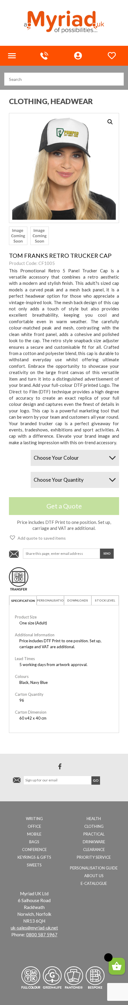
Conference (34, 849)
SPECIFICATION (23, 600)
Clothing (94, 826)
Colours (15, 452)
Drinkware (94, 841)
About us (94, 875)
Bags (34, 841)
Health (94, 818)
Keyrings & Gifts (34, 857)
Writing (34, 818)
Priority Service (94, 857)
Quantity (16, 474)
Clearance (94, 849)
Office (34, 826)
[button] (37, 537)
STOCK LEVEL (105, 600)
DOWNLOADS (77, 600)
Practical (93, 834)
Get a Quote (64, 506)
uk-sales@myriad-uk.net (34, 927)
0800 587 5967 (41, 934)
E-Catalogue (94, 883)
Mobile (34, 834)
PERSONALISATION (50, 600)
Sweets (34, 865)
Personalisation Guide (94, 868)
